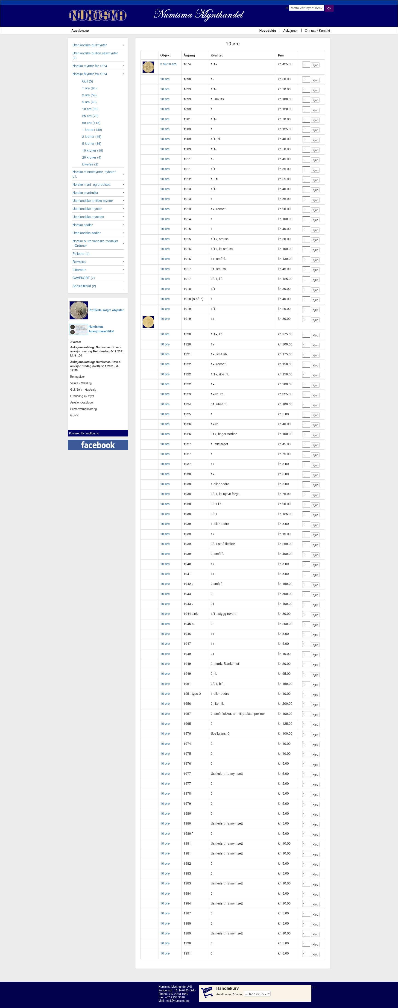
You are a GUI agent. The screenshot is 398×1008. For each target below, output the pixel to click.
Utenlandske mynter (87, 208)
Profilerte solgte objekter (106, 310)
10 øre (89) (90, 108)
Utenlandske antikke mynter (93, 200)
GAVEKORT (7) (84, 277)
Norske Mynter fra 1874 (90, 73)
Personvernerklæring (83, 409)
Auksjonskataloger (82, 402)
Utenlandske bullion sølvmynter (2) (95, 55)
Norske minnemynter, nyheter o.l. (94, 174)
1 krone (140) (92, 129)
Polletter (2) (81, 253)
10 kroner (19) (92, 150)
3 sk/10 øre (168, 64)
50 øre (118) (91, 122)
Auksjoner (290, 30)
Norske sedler (83, 224)
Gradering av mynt (82, 396)
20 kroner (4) (91, 157)
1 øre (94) (89, 88)
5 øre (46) (89, 102)
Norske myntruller (85, 192)
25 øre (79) (90, 115)
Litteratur (79, 269)
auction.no (92, 433)
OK (329, 8)
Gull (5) (87, 81)
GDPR (74, 415)
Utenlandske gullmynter (90, 45)
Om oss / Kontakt (317, 30)
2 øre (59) (89, 95)
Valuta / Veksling (81, 383)
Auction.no (80, 30)
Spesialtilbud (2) (84, 285)
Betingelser (77, 376)
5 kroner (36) (91, 143)
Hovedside (267, 30)
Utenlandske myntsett (88, 216)
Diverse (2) (90, 164)
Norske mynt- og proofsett (92, 184)
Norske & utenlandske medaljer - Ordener (95, 243)
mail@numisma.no (178, 1001)
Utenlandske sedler (87, 232)
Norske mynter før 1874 (90, 65)
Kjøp (315, 65)
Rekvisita (79, 261)
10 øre (165, 79)
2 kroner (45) (91, 136)
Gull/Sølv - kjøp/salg (83, 389)
